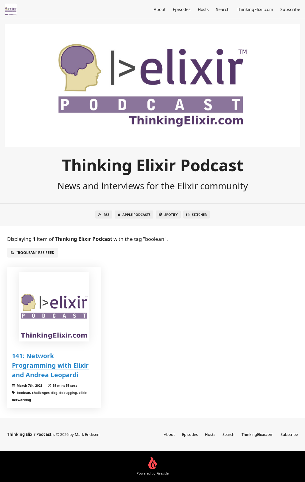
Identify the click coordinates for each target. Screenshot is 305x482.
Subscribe (290, 9)
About (160, 9)
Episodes (182, 9)
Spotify (171, 214)
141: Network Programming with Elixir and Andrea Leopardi (50, 365)
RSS (106, 214)
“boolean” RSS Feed (35, 252)
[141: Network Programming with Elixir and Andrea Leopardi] (54, 306)
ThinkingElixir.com (255, 9)
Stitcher (199, 214)
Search (223, 9)
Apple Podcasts (136, 214)
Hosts (203, 9)
